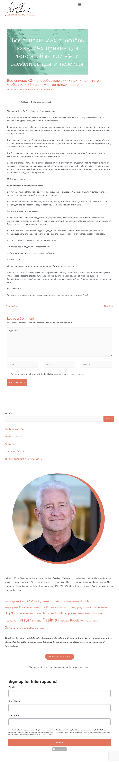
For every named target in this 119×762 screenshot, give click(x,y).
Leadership (62, 613)
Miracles (88, 614)
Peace (8, 620)
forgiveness (60, 607)
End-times (26, 607)
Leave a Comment (15, 89)
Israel (39, 614)
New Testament (99, 613)
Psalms (50, 620)
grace (96, 607)
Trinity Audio (36, 102)
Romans (96, 621)
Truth (41, 628)
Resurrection (63, 621)
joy (52, 613)
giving (79, 608)
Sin (21, 628)
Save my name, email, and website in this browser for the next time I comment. (48, 374)
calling (37, 601)
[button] (79, 4)
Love (73, 613)
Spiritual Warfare (31, 628)
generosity (71, 608)
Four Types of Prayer (15, 451)
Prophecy (36, 621)
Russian (30, 89)
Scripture (12, 627)
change (46, 602)
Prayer (25, 620)
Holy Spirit (11, 613)
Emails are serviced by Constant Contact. (39, 734)
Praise (16, 621)
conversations (65, 602)
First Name (14, 701)
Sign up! (59, 742)
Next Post (110, 306)
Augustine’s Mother (14, 436)
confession (54, 602)
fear (52, 608)
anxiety (8, 602)
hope (22, 613)
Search (8, 413)
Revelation (77, 620)
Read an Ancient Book (15, 429)
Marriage (80, 614)
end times (37, 608)
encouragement (11, 608)
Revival (88, 621)
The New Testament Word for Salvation (23, 459)
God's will (87, 608)
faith (46, 607)
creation (75, 602)
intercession (31, 614)
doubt (97, 602)
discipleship (87, 601)
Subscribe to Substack (59, 656)
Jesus (46, 613)
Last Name (14, 715)
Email (11, 687)
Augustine (9, 444)
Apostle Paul (18, 601)
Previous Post (11, 306)
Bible (29, 601)
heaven (104, 608)
